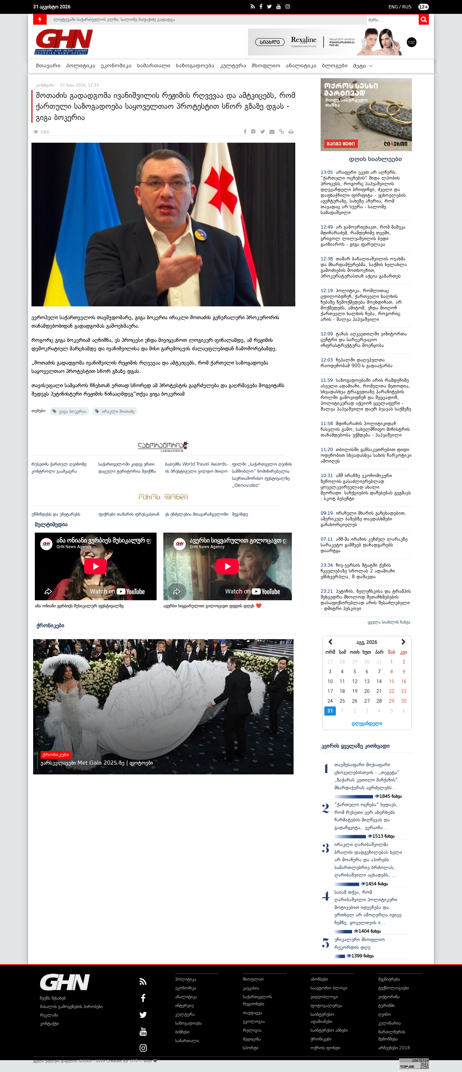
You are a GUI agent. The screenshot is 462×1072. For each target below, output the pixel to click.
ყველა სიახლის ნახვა (389, 622)
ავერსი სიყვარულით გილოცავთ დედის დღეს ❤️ (212, 605)
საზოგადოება (195, 66)
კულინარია (389, 1023)
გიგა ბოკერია (71, 411)
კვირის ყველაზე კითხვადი (355, 745)
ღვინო (384, 1014)
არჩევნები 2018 (394, 1047)
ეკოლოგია (254, 1021)
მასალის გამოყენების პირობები (71, 1006)
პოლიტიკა (80, 66)
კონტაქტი (49, 1023)
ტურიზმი (386, 1005)
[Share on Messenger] (253, 132)
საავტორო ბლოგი (328, 988)
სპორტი (250, 1047)
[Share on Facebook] (245, 132)
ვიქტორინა (389, 996)
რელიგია (252, 1030)
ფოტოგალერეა (326, 1005)
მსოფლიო (266, 66)
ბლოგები (335, 66)
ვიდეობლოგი (324, 996)
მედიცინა (252, 1039)
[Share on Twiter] (262, 132)
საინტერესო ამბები (329, 1030)
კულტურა (233, 66)
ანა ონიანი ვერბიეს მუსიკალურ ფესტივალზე (79, 605)
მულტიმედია (51, 524)
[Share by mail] (272, 132)
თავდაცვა (252, 1012)
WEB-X (136, 1060)
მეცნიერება (389, 979)
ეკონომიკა (116, 66)
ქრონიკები (50, 625)
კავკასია (251, 988)
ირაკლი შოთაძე (116, 411)
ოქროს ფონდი (325, 1047)
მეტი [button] (360, 66)
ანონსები (319, 979)
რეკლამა (49, 1015)
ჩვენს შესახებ (53, 998)
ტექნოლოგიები (393, 988)
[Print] (291, 132)
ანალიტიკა (301, 66)
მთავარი (48, 66)
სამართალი (153, 66)
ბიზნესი (182, 1031)
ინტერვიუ (184, 1005)
